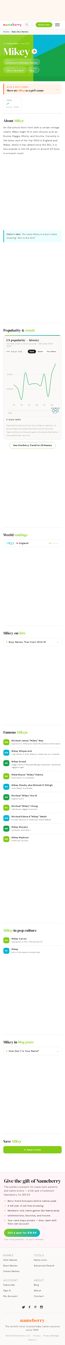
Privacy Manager (51, 1335)
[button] (32, 1149)
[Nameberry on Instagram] (41, 1307)
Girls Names (10, 1259)
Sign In (7, 1290)
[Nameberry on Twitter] (23, 1307)
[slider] (53, 410)
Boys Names (10, 1265)
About (37, 1290)
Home (6, 32)
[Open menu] (57, 25)
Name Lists (40, 1259)
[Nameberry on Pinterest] (35, 1307)
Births (40, 351)
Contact (39, 1296)
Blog (36, 1284)
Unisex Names (11, 1271)
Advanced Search (44, 1265)
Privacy (37, 1335)
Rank (32, 351)
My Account (10, 1296)
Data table (15, 419)
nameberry (32, 1320)
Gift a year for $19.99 (22, 1232)
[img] (32, 382)
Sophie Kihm (12, 43)
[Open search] (28, 25)
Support (32, 1339)
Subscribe (44, 24)
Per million (51, 351)
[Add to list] (34, 51)
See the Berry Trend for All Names (32, 445)
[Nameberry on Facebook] (29, 1307)
